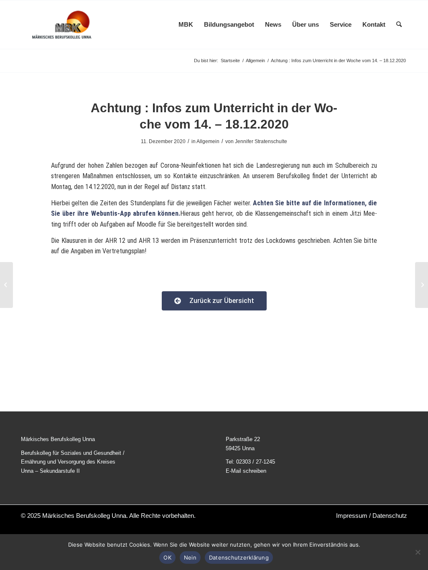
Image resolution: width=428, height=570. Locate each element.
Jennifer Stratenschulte (261, 141)
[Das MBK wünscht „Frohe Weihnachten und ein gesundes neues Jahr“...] (421, 285)
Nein (190, 557)
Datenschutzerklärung (239, 557)
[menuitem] (186, 24)
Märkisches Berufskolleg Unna (84, 515)
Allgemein (207, 141)
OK (167, 557)
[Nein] (417, 552)
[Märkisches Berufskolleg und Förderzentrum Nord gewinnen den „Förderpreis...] (6, 285)
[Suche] (399, 24)
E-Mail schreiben (246, 471)
